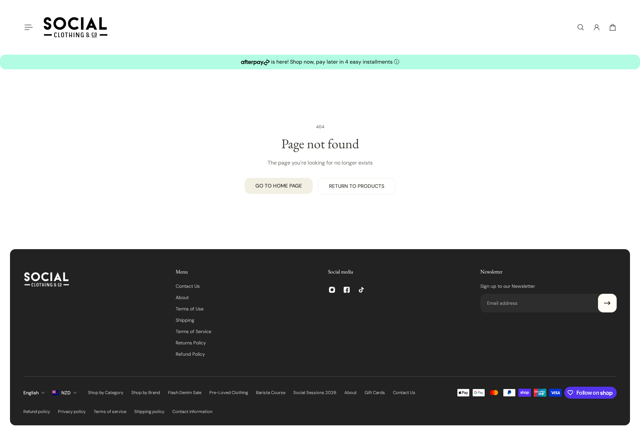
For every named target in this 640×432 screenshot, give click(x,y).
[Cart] (613, 27)
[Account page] (597, 27)
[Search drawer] (581, 27)
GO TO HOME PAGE (278, 186)
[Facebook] (346, 289)
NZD (66, 393)
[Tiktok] (361, 289)
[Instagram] (332, 289)
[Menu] (27, 27)
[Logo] (75, 27)
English (31, 393)
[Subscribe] (607, 303)
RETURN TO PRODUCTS (356, 186)
